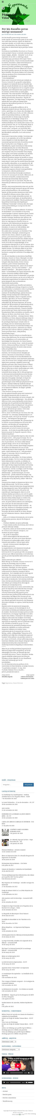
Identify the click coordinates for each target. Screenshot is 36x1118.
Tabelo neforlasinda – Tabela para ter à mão (27, 676)
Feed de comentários (9, 1098)
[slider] (30, 1082)
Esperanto (9, 683)
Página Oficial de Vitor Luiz (14, 16)
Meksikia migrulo (7, 675)
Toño (3, 1032)
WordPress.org (7, 1101)
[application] (18, 1065)
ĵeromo (4, 1024)
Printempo (14, 1022)
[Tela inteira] (32, 1073)
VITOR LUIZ (7, 34)
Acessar (5, 1091)
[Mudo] (29, 1073)
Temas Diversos (18, 683)
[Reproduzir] (4, 1073)
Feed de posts (7, 1094)
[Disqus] (18, 708)
